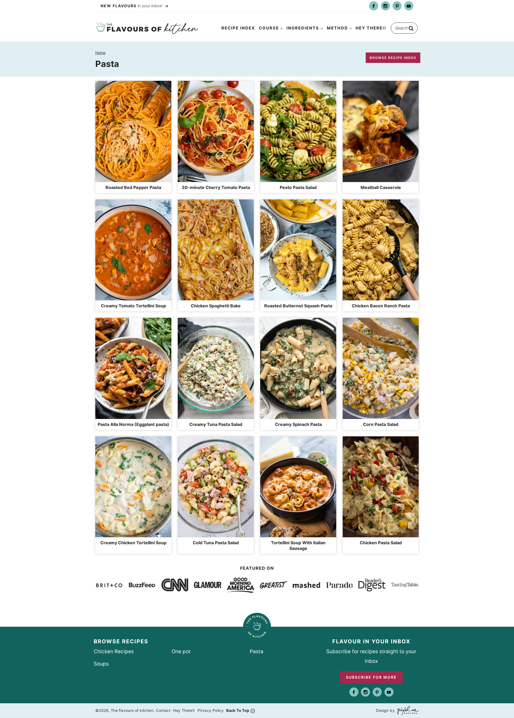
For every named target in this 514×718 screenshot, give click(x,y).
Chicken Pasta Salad (381, 542)
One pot (181, 651)
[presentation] (133, 131)
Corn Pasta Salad (380, 424)
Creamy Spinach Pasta (298, 424)
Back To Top (237, 710)
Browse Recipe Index (393, 58)
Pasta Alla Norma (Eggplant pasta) (133, 424)
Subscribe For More (371, 677)
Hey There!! (371, 28)
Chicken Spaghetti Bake (216, 305)
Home (100, 52)
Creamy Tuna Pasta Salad (215, 424)
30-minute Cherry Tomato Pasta (216, 187)
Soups (101, 664)
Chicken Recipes (114, 651)
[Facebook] (373, 5)
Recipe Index (238, 28)
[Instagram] (385, 5)
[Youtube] (408, 5)
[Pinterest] (397, 5)
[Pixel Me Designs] (407, 710)
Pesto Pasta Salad (298, 187)
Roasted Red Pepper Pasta (133, 187)
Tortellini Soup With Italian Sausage (298, 545)
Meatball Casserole (381, 187)
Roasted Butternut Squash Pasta (298, 305)
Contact (163, 710)
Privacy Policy (211, 710)
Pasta (256, 651)
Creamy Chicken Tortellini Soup (133, 542)
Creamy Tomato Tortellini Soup (133, 305)
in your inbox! (132, 5)
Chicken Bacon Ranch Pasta (381, 305)
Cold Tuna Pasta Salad (216, 542)
